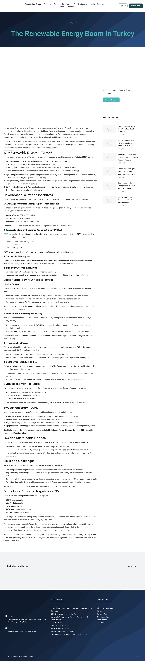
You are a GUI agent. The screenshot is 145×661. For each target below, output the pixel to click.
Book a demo (136, 5)
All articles (132, 566)
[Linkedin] (137, 656)
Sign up (123, 5)
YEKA (6, 234)
